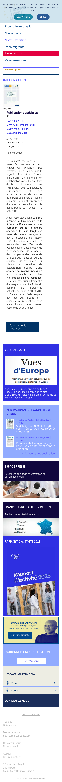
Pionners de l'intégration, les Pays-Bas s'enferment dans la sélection (35, 446)
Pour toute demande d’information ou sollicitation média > (25, 475)
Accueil (7, 753)
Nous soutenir (11, 746)
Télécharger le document (18, 327)
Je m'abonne (32, 660)
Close (43, 17)
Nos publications (12, 756)
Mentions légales (12, 732)
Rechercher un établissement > (22, 514)
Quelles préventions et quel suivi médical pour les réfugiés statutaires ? (36, 428)
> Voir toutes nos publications (39, 453)
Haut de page (31, 714)
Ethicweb (25, 735)
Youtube (7, 721)
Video (14, 683)
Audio (14, 690)
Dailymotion (9, 725)
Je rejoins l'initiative (20, 635)
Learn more (23, 17)
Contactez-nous (12, 743)
